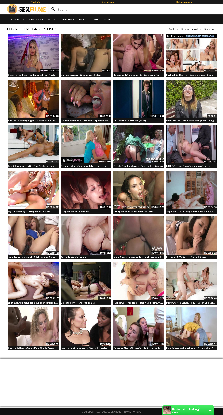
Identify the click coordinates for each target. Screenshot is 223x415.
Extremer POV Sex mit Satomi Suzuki (186, 257)
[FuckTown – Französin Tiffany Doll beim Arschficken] (138, 281)
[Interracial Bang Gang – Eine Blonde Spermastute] (33, 326)
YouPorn (35, 1)
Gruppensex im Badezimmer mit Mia (133, 211)
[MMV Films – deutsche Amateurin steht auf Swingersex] (138, 235)
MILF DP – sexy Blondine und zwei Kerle (188, 166)
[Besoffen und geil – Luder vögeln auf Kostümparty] (33, 53)
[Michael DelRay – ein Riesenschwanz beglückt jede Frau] (191, 53)
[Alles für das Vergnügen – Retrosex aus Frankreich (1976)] (33, 99)
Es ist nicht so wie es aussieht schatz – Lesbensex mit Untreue (95, 166)
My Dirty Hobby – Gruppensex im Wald (29, 211)
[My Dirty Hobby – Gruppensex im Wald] (33, 190)
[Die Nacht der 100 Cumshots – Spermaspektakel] (86, 99)
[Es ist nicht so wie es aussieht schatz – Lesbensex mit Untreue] (86, 144)
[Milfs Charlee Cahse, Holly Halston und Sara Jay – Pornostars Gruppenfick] (191, 281)
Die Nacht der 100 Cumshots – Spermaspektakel (87, 120)
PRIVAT (83, 19)
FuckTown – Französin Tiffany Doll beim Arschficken (141, 302)
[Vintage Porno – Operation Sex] (86, 281)
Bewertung (209, 29)
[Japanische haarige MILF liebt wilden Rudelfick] (33, 235)
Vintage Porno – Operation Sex (78, 302)
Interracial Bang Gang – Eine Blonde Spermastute (35, 348)
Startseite (17, 19)
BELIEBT (52, 19)
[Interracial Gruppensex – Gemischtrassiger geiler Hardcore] (86, 326)
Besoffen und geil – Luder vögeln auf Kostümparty (35, 75)
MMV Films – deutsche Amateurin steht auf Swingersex (143, 257)
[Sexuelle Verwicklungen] (86, 235)
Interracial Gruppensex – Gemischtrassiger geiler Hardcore (94, 348)
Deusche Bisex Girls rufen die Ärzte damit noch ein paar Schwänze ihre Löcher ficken (160, 348)
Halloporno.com (184, 1)
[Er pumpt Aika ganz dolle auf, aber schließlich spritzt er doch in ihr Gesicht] (33, 281)
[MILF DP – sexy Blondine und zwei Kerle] (191, 144)
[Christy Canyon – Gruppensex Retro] (86, 53)
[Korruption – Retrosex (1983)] (138, 99)
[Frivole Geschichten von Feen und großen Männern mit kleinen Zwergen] (138, 144)
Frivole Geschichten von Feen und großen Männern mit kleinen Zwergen (153, 166)
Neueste (185, 29)
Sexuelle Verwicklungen (74, 257)
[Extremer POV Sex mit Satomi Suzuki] (191, 235)
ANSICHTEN (68, 19)
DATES (106, 19)
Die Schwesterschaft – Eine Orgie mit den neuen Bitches (39, 166)
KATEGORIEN (36, 19)
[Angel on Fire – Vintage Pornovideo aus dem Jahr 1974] (191, 190)
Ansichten (197, 29)
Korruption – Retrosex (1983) (129, 120)
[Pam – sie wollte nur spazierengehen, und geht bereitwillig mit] (191, 99)
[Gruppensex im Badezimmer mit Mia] (138, 190)
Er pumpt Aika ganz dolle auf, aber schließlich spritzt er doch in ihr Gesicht (49, 302)
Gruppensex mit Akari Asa (75, 211)
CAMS (95, 19)
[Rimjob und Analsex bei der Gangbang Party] (138, 53)
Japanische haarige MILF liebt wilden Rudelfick (33, 257)
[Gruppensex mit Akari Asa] (86, 190)
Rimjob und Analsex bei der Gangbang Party (137, 75)
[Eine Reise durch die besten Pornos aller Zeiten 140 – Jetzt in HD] (191, 326)
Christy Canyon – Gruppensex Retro (81, 75)
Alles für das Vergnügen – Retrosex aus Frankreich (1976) (39, 120)
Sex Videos (108, 1)
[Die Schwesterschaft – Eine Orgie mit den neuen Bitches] (33, 144)
